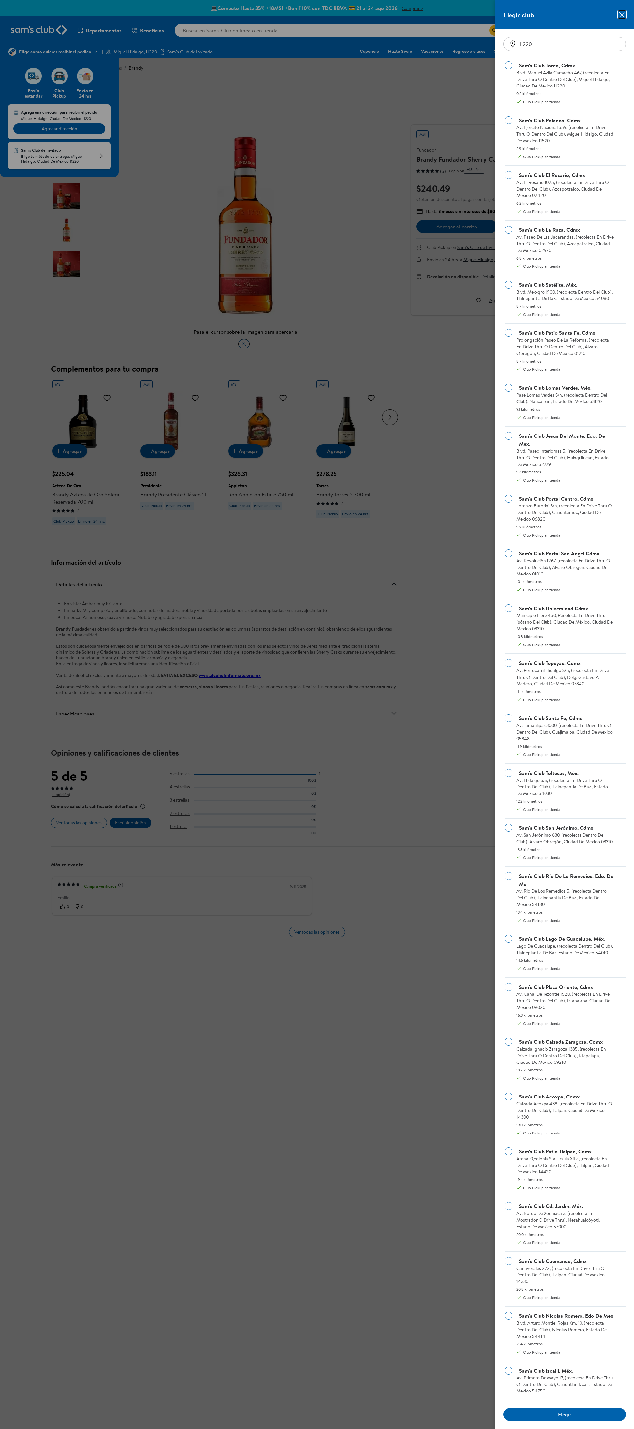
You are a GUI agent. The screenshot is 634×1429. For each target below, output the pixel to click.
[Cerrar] (622, 14)
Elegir (564, 1414)
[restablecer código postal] (513, 44)
